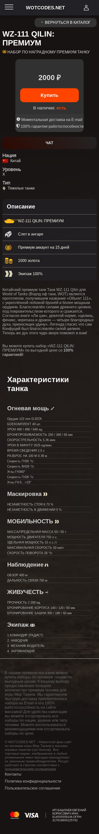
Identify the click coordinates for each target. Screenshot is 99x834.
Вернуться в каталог (68, 22)
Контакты (13, 774)
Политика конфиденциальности (33, 781)
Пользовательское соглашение (32, 788)
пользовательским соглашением (30, 769)
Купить (49, 95)
